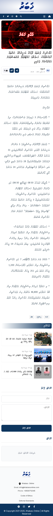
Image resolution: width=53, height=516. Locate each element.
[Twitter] (8, 16)
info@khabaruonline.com (29, 487)
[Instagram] (12, 16)
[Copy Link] (12, 70)
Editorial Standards (26, 501)
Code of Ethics (26, 496)
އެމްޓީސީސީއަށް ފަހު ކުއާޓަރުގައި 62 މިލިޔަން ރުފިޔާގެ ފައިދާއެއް (20, 357)
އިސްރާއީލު (39, 317)
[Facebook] (3, 16)
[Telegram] (16, 16)
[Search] (21, 16)
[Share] (17, 70)
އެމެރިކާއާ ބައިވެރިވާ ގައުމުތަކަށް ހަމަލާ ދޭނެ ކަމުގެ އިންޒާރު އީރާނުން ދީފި (19, 340)
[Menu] (44, 16)
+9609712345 (29, 491)
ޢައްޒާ (32, 317)
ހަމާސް (46, 317)
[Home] (49, 16)
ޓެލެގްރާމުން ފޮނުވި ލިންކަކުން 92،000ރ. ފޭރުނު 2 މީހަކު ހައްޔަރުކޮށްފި (18, 373)
